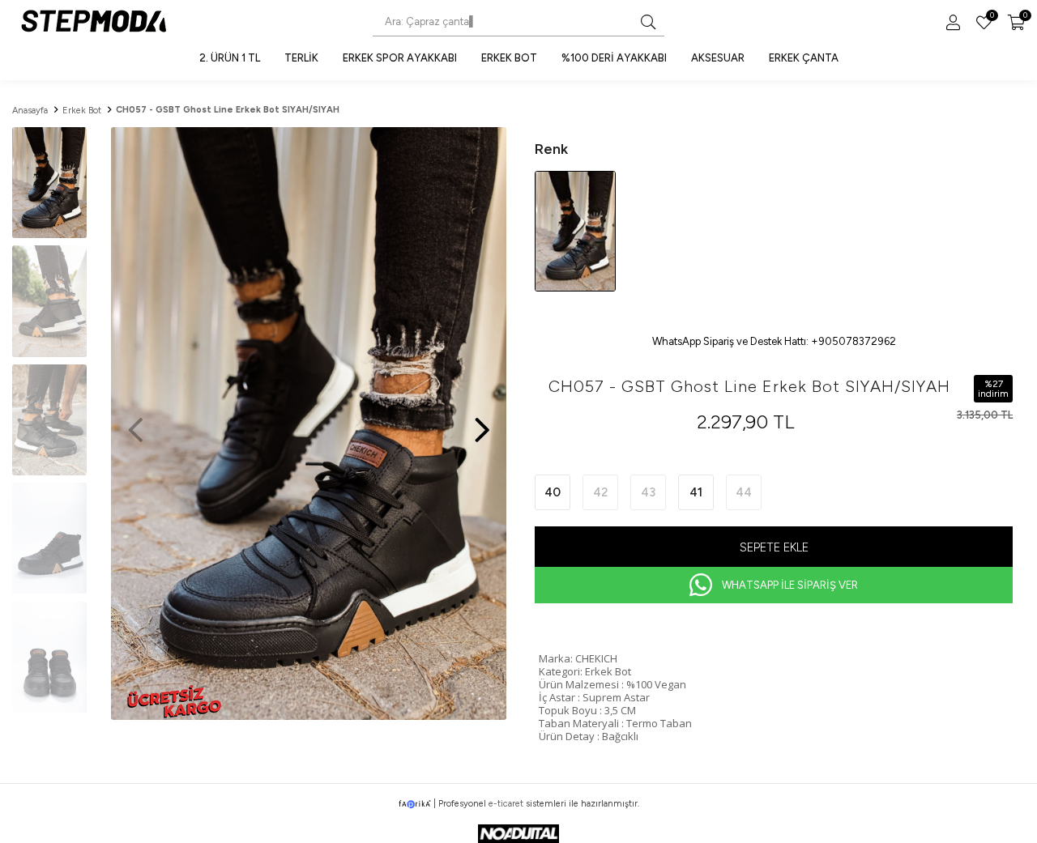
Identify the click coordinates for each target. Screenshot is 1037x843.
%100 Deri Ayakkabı (614, 58)
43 (648, 492)
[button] (482, 422)
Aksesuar (718, 58)
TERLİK (301, 58)
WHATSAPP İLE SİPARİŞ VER (790, 585)
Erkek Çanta (804, 58)
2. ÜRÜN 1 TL (229, 58)
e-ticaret (506, 803)
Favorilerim (991, 17)
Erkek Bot (509, 58)
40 (552, 492)
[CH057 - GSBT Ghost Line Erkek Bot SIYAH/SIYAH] (575, 230)
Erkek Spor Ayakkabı (400, 58)
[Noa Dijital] (518, 833)
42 (600, 492)
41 (695, 492)
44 (744, 492)
